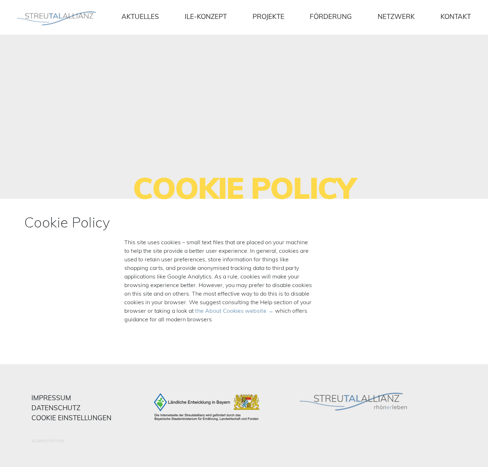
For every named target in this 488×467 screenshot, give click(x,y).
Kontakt (455, 16)
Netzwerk (396, 16)
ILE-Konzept (206, 16)
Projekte (268, 16)
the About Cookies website (231, 310)
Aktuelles (140, 16)
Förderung (331, 16)
